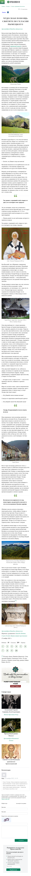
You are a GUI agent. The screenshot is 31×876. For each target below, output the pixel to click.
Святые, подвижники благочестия (18, 6)
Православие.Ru (5, 799)
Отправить (21, 840)
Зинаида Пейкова (21, 633)
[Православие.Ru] (13, 2)
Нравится (4, 12)
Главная (3, 6)
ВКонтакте (9, 803)
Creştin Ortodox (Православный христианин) (14, 636)
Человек (8, 6)
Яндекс (12, 803)
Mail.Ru (14, 803)
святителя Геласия (15, 46)
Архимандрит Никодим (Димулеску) (12, 29)
